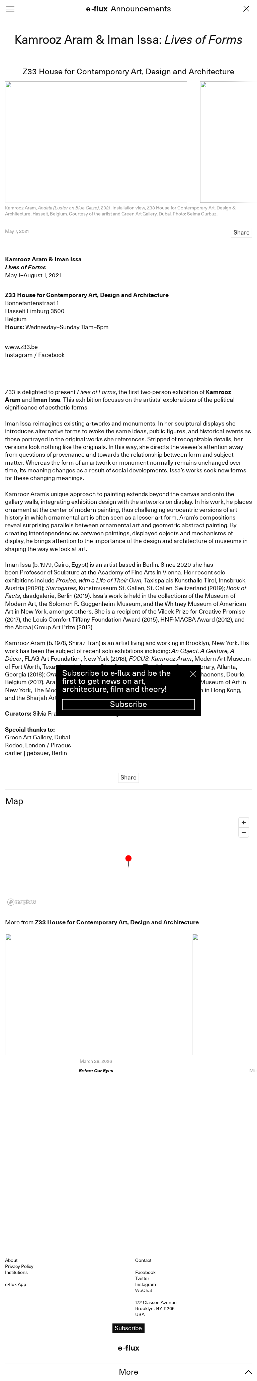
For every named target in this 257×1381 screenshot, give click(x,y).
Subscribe (128, 704)
